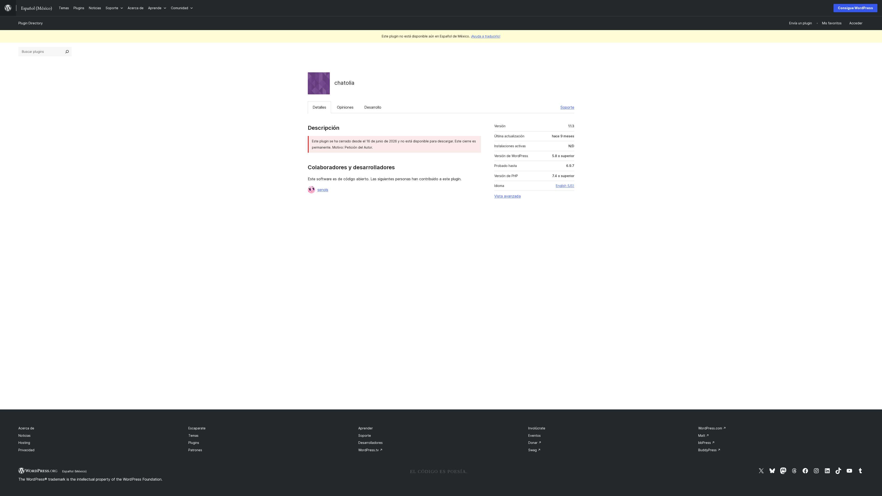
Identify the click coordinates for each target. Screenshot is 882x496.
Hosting (24, 443)
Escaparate (197, 428)
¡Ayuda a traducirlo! (485, 36)
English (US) (565, 186)
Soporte (567, 107)
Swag (534, 450)
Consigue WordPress (855, 8)
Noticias (24, 435)
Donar (534, 443)
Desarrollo (372, 107)
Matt (703, 435)
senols (322, 189)
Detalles (319, 107)
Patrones (195, 450)
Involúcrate (536, 428)
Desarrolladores (370, 443)
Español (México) (74, 471)
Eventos (534, 435)
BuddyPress (709, 450)
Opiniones (345, 107)
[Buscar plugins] (67, 51)
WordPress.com (712, 428)
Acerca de (26, 428)
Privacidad (26, 450)
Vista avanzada (507, 196)
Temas (193, 435)
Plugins (193, 443)
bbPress (706, 443)
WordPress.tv (370, 450)
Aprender (365, 428)
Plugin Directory (30, 23)
